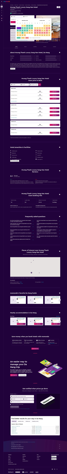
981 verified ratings (19, 13)
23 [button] (24, 32)
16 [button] (24, 30)
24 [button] (27, 32)
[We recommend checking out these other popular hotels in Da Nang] (59, 293)
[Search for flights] (1, 4)
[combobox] (23, 396)
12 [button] (37, 30)
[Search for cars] (1, 9)
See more (58, 316)
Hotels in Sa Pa (14, 430)
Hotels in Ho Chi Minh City (16, 426)
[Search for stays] (1, 7)
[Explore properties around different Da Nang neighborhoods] (59, 312)
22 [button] (22, 32)
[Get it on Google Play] (54, 457)
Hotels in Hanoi (14, 427)
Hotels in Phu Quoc (38, 426)
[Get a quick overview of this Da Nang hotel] (59, 52)
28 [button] (20, 35)
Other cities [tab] (14, 421)
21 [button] (20, 32)
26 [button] (31, 32)
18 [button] (29, 30)
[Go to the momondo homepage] (7, 1)
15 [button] (22, 30)
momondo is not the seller (16, 444)
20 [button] (17, 32)
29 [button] (22, 35)
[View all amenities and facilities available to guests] (59, 147)
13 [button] (17, 30)
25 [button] (29, 32)
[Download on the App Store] (54, 459)
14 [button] (20, 30)
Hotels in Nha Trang (38, 427)
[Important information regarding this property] (59, 194)
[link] (21, 324)
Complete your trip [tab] (35, 421)
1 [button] (22, 25)
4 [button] (29, 25)
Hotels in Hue (14, 431)
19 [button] (37, 32)
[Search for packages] (1, 11)
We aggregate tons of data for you (17, 446)
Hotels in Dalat (37, 431)
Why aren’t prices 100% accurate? (17, 448)
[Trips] (1, 15)
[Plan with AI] (1, 13)
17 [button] (27, 30)
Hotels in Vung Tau (38, 430)
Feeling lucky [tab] (28, 421)
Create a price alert (51, 343)
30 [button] (24, 35)
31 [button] (49, 35)
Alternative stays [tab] (21, 421)
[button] (2, 1)
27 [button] (17, 35)
